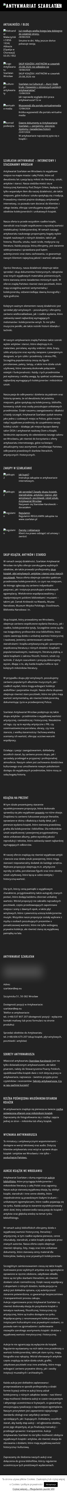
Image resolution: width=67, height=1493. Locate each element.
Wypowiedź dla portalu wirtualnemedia (40, 105)
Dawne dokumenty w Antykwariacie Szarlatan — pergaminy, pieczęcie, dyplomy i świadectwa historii (38, 126)
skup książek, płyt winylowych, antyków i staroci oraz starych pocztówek (33, 573)
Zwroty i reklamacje (29, 530)
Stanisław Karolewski (40, 1060)
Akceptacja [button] (51, 1484)
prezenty (40, 812)
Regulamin (24, 512)
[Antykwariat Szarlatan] (32, 5)
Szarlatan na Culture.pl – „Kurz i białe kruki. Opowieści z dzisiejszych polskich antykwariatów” (40, 87)
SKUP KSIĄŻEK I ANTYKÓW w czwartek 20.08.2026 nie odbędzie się (39, 65)
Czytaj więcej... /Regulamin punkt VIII (34, 1489)
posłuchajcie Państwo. (15, 1157)
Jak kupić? (24, 474)
